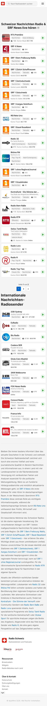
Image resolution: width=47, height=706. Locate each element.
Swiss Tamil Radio (37, 611)
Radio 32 (36, 584)
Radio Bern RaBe (31, 605)
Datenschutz (7, 680)
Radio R (15, 625)
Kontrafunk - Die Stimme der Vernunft (18, 601)
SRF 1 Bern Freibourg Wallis (32, 531)
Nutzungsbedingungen (11, 683)
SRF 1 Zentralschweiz (23, 548)
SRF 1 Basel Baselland (36, 535)
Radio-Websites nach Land (12, 668)
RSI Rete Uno (39, 506)
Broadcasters (7, 662)
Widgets (5, 665)
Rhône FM (5, 588)
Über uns (5, 686)
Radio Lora (6, 608)
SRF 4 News (25, 489)
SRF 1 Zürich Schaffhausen (13, 535)
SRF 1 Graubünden (29, 552)
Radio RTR (40, 565)
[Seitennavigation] (42, 3)
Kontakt (5, 689)
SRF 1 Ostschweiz (14, 538)
